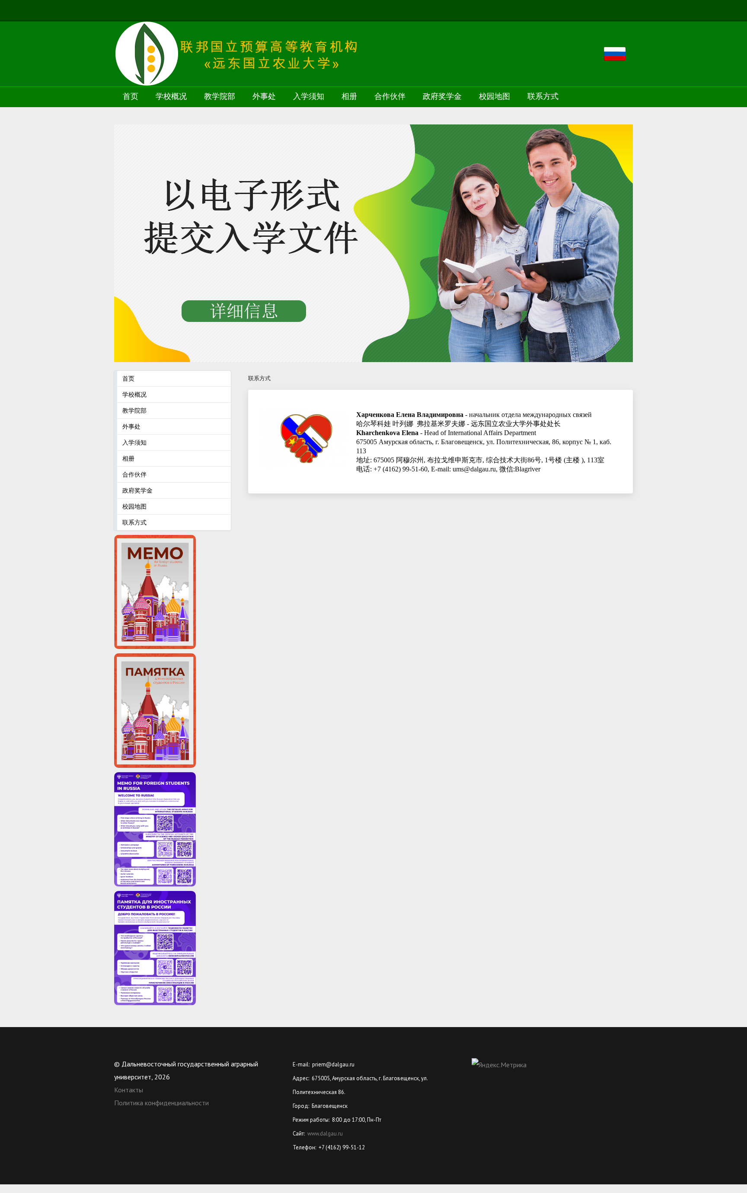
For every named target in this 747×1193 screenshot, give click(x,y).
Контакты (128, 1089)
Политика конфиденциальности (161, 1102)
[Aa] (725, 10)
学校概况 (171, 96)
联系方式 (543, 96)
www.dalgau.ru (325, 1133)
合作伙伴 (389, 96)
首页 (130, 96)
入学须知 (308, 96)
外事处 (264, 96)
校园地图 (494, 96)
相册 (349, 96)
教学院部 (219, 96)
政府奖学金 (442, 96)
